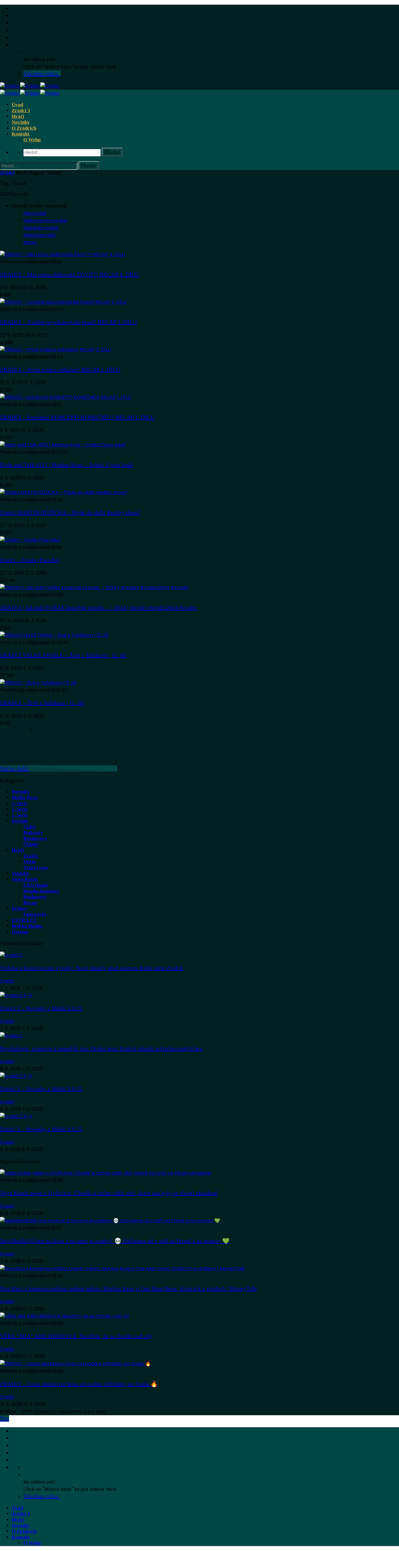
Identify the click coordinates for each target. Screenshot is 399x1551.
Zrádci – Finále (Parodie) (30, 560)
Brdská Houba (27, 926)
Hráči (18, 116)
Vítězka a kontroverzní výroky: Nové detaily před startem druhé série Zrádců (91, 968)
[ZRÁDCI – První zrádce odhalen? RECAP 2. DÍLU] (55, 349)
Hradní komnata (41, 891)
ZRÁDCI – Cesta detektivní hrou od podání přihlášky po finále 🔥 (79, 1384)
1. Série (20, 815)
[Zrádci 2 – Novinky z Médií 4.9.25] (16, 1116)
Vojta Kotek (25, 879)
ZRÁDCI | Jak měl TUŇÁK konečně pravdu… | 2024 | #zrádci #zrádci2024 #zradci (98, 607)
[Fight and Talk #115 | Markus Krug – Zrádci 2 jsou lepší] (63, 444)
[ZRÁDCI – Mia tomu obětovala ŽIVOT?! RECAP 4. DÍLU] (62, 254)
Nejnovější (34, 213)
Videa (29, 827)
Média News (25, 797)
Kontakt (21, 134)
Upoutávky (35, 914)
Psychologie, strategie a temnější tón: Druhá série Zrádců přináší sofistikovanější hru (101, 1048)
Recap (30, 902)
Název (30, 242)
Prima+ (20, 908)
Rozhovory (35, 838)
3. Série (20, 803)
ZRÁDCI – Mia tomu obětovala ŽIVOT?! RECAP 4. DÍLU (69, 274)
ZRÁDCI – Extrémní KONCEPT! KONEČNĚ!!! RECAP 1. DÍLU (77, 417)
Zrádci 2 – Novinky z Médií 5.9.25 (41, 1089)
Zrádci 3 (21, 110)
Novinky (21, 122)
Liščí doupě (35, 885)
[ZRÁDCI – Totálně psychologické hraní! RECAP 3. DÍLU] (63, 302)
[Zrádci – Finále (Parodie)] (30, 540)
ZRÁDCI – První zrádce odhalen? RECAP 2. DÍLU (60, 369)
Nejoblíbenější (39, 235)
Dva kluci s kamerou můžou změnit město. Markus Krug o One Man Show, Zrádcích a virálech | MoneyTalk (128, 1288)
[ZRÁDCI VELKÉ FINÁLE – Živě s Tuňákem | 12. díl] (54, 635)
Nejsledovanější (41, 228)
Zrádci (7, 172)
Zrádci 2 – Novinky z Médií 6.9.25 (41, 1008)
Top (4, 1418)
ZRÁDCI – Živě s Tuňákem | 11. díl (42, 703)
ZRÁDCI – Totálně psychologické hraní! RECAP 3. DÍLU (68, 322)
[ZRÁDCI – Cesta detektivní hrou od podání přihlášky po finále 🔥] (75, 1363)
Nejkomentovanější (45, 220)
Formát (20, 821)
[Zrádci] (29, 86)
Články (31, 844)
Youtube (20, 873)
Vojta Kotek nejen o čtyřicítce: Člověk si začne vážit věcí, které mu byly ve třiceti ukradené (109, 1193)
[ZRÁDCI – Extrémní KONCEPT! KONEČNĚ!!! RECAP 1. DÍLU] (65, 397)
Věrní (29, 862)
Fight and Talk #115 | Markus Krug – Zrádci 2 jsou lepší (66, 465)
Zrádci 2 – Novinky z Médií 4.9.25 (41, 1129)
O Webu (32, 139)
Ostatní (20, 932)
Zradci (7, 981)
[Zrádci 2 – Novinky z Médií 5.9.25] (16, 1076)
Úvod (17, 104)
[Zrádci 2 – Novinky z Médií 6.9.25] (16, 995)
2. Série (20, 809)
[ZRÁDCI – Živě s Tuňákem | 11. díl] (38, 682)
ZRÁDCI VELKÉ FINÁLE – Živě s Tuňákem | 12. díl (63, 655)
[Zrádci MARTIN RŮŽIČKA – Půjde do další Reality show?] (64, 492)
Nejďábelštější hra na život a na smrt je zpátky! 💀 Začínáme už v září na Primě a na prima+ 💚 (115, 1241)
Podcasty (33, 832)
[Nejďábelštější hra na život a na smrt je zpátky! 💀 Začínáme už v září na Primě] (110, 1220)
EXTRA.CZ (24, 920)
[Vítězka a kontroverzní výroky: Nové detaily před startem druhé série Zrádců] (11, 955)
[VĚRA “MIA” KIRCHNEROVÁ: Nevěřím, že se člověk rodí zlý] (64, 1316)
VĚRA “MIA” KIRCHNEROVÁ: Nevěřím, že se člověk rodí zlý (76, 1336)
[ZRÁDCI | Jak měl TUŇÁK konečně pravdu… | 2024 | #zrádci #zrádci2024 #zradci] (94, 587)
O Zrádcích (24, 128)
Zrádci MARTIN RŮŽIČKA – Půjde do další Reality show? (70, 512)
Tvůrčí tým (35, 867)
